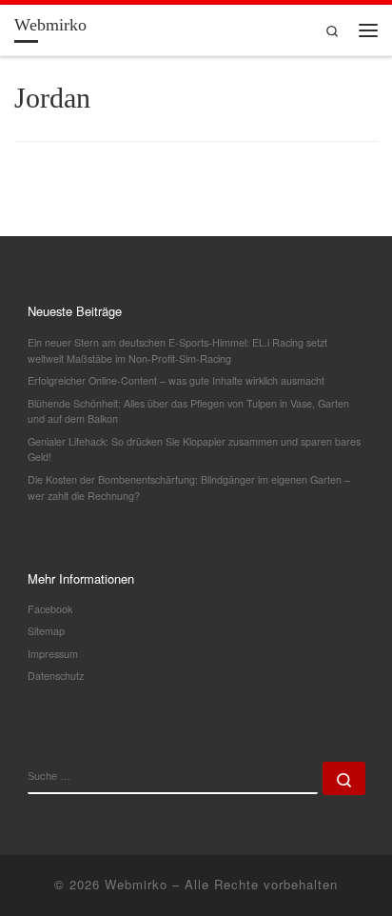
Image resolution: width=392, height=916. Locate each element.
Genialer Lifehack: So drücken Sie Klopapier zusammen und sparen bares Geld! (194, 449)
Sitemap (46, 631)
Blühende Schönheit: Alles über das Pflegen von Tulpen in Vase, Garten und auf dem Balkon (188, 411)
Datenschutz (56, 675)
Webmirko (136, 884)
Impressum (53, 654)
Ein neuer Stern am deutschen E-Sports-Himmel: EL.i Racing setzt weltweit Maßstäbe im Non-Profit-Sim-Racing (177, 350)
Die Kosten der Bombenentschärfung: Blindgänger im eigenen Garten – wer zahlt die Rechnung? (189, 487)
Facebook (50, 609)
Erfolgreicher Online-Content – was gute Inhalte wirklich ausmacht (176, 380)
